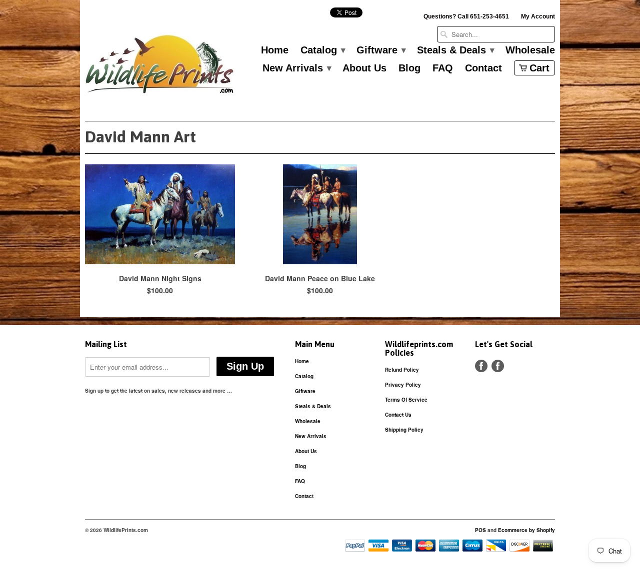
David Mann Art (140, 136)
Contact (483, 68)
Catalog (322, 50)
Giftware (380, 50)
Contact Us (398, 414)
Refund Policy (402, 369)
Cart (540, 67)
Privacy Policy (403, 384)
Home (274, 50)
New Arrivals (296, 68)
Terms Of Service (406, 399)
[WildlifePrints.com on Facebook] (498, 366)
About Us (364, 68)
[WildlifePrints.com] (160, 66)
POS (480, 530)
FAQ (442, 68)
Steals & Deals (455, 50)
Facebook (481, 366)
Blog (409, 68)
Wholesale (530, 50)
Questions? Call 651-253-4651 (466, 16)
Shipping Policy (404, 429)
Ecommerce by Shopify (526, 530)
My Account (538, 16)
